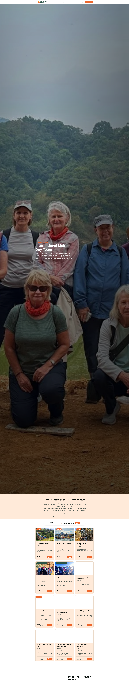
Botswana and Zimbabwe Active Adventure (64, 645)
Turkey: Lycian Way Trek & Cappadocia (84, 577)
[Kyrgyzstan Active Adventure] (84, 636)
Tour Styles (62, 2)
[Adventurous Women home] (41, 2)
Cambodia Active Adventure (81, 544)
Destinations (70, 2)
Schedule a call (89, 2)
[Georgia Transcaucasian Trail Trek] (45, 636)
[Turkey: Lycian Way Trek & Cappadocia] (84, 568)
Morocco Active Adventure (44, 577)
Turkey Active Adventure (64, 543)
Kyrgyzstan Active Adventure (81, 645)
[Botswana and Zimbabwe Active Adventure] (64, 636)
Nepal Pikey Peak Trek (63, 577)
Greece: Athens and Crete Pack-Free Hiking (64, 611)
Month (51, 522)
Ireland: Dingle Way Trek (83, 611)
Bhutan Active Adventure (44, 611)
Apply (77, 523)
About (77, 2)
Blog (82, 2)
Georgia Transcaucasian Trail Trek (44, 645)
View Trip (50, 557)
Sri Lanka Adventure (43, 543)
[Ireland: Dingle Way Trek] (84, 602)
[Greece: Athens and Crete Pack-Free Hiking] (64, 602)
